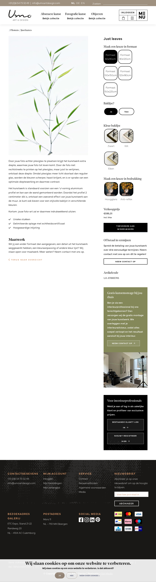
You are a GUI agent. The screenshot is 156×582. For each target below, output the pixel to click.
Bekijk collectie (51, 18)
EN (83, 3)
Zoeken (96, 3)
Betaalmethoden (88, 483)
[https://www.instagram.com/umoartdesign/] (86, 519)
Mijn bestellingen (52, 483)
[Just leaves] (48, 95)
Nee (126, 111)
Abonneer (126, 503)
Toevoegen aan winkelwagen (125, 227)
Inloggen (128, 12)
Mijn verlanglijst (51, 487)
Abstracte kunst (51, 14)
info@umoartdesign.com (21, 483)
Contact (83, 478)
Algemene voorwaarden (92, 487)
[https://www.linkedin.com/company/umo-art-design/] (92, 519)
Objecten (97, 14)
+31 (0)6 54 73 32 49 (18, 478)
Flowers (15, 30)
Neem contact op (125, 261)
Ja (111, 111)
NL (73, 3)
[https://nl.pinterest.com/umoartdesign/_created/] (98, 519)
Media (82, 491)
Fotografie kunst (75, 14)
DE (78, 3)
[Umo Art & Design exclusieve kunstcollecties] (20, 15)
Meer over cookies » (90, 575)
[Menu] (142, 15)
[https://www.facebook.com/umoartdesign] (81, 519)
